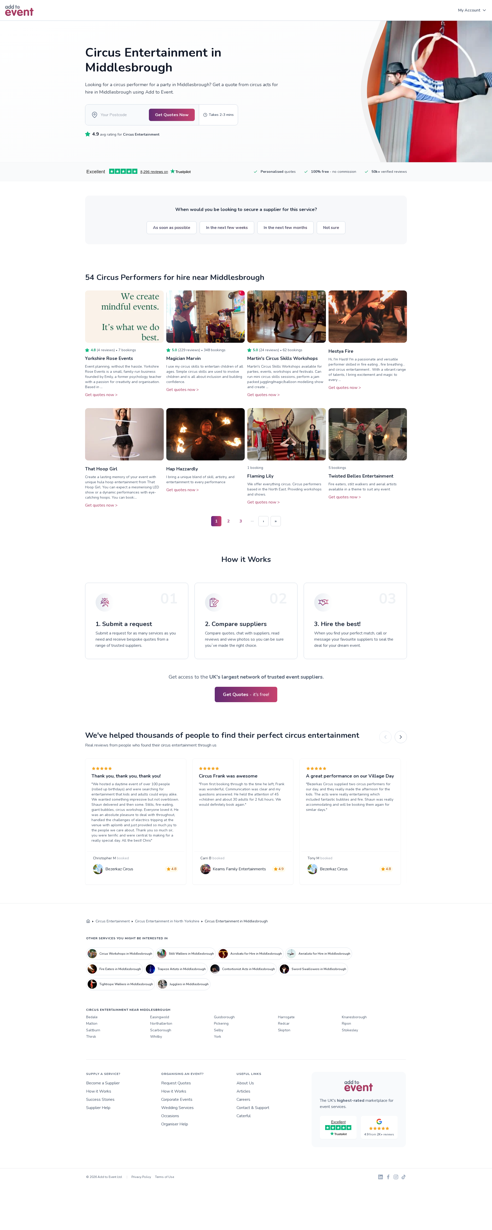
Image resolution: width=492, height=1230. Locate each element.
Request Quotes (176, 1083)
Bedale (92, 1017)
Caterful (244, 1116)
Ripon (346, 1023)
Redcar (284, 1023)
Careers (243, 1099)
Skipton (284, 1030)
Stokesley (350, 1030)
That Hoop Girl (101, 469)
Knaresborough (354, 1017)
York (217, 1036)
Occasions (170, 1116)
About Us (245, 1083)
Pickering (221, 1023)
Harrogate (286, 1017)
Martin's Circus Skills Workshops (282, 358)
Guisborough (224, 1017)
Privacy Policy (141, 1177)
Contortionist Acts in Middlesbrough (248, 969)
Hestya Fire (341, 351)
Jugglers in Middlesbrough (189, 984)
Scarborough (160, 1030)
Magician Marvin (183, 358)
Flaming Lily (260, 476)
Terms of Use (164, 1177)
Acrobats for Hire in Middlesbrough (256, 954)
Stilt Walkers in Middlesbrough (191, 954)
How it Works (98, 1091)
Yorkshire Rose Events (109, 358)
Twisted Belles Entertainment (361, 476)
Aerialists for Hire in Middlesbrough (324, 954)
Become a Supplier (103, 1083)
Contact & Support (253, 1108)
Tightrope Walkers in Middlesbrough (126, 984)
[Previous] (385, 737)
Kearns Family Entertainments (239, 869)
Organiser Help (174, 1124)
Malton (91, 1023)
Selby (218, 1030)
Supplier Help (98, 1108)
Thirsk (91, 1036)
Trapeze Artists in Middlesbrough (182, 969)
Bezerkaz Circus (119, 869)
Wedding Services (177, 1108)
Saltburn (93, 1030)
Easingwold (159, 1017)
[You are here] (88, 921)
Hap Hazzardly (182, 469)
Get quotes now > (101, 395)
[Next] (401, 737)
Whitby (156, 1036)
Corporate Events (176, 1099)
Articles (243, 1091)
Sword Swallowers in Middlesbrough (319, 969)
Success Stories (100, 1099)
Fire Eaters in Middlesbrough (120, 969)
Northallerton (161, 1023)
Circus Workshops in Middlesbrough (125, 954)
